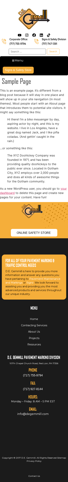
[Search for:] (27, 51)
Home (34, 319)
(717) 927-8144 (33, 389)
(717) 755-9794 (33, 375)
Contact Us (34, 476)
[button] (17, 60)
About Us (34, 331)
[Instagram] (26, 35)
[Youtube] (19, 35)
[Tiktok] (48, 35)
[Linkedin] (41, 35)
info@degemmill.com (33, 414)
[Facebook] (34, 35)
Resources (34, 344)
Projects (34, 338)
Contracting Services (34, 325)
